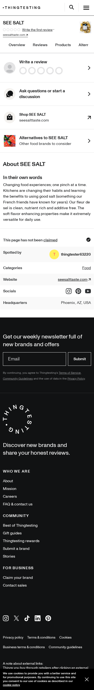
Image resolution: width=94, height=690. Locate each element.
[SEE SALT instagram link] (69, 291)
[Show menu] (86, 7)
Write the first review (37, 30)
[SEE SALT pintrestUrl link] (78, 291)
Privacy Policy (76, 379)
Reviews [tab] (40, 45)
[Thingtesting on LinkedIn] (37, 619)
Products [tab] (63, 45)
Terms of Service (70, 373)
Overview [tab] (17, 45)
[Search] (71, 7)
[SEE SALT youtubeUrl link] (88, 291)
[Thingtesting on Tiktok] (27, 619)
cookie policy (11, 685)
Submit (80, 359)
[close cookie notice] (87, 679)
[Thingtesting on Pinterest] (48, 619)
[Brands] (22, 8)
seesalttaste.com (14, 35)
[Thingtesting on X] (16, 619)
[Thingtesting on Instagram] (6, 619)
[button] (70, 254)
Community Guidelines (18, 379)
